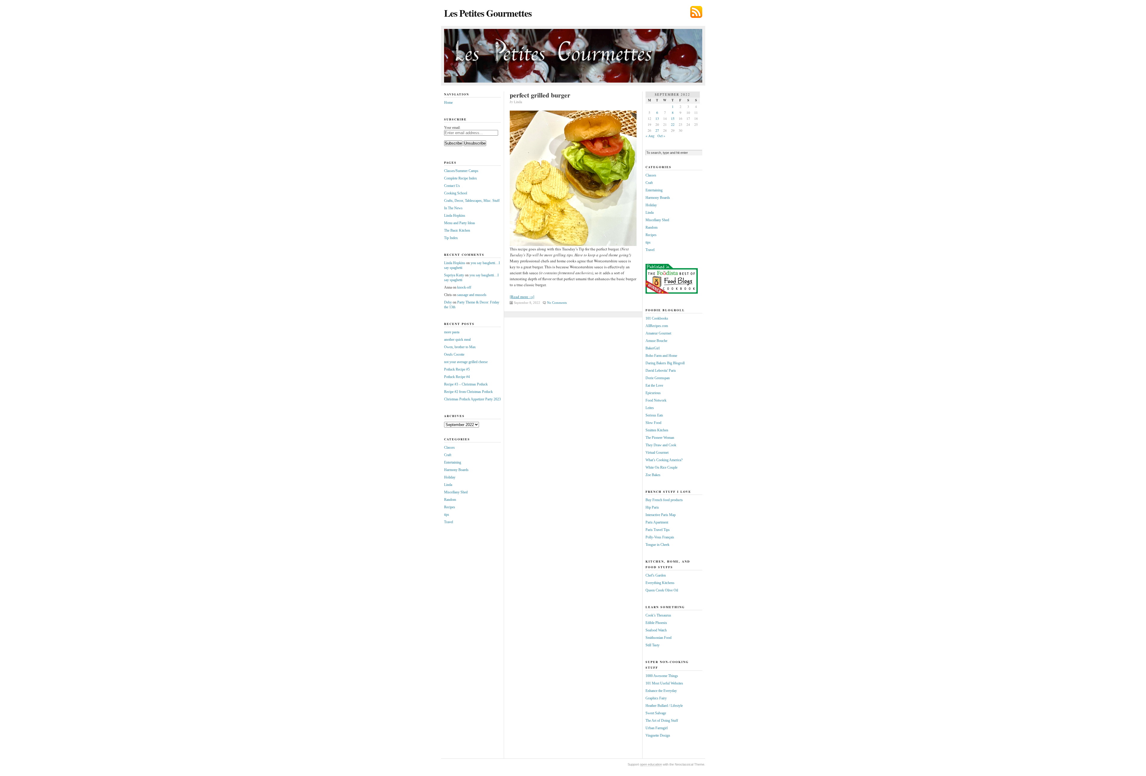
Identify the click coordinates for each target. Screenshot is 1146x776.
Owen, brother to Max (460, 347)
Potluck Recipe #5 (457, 369)
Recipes (449, 507)
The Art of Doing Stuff (662, 720)
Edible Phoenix (656, 623)
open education (651, 764)
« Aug (650, 135)
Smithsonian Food (658, 638)
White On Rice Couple (661, 467)
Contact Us (452, 186)
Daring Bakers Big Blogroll (665, 363)
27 (657, 130)
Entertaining (452, 462)
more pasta (451, 332)
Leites (650, 408)
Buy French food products (664, 500)
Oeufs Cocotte (454, 354)
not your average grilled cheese (466, 362)
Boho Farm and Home (661, 356)
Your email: (452, 128)
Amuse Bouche (656, 341)
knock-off (464, 287)
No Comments (557, 302)
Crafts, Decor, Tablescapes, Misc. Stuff (472, 201)
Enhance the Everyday (661, 691)
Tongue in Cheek (657, 545)
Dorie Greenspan (658, 378)
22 (672, 124)
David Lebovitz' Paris (661, 370)
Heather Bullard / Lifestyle (664, 706)
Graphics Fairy (656, 698)
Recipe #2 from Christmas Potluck (468, 392)
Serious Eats (654, 415)
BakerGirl (653, 348)
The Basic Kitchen (457, 230)
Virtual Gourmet (657, 452)
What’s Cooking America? (664, 460)
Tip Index (451, 238)
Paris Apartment (657, 522)
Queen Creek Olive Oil (662, 590)
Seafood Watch (656, 630)
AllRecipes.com (657, 326)
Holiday (449, 477)
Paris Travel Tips (658, 530)
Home (448, 102)
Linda (448, 485)
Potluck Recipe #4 (457, 377)
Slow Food (653, 423)
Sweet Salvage (656, 713)
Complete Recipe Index (460, 178)
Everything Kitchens (660, 583)
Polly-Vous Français (660, 537)
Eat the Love (654, 385)
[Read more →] (522, 296)
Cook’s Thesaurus (658, 615)
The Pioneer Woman (660, 438)
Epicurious (653, 393)
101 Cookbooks (657, 318)
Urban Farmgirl (657, 728)
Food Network (656, 400)
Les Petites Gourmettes (488, 13)
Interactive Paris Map (661, 515)
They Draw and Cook (661, 445)
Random (450, 500)
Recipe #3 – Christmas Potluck (466, 384)
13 (657, 118)
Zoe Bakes (653, 475)
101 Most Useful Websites (664, 683)
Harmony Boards (456, 470)
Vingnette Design (658, 735)
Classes (449, 447)
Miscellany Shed (456, 492)
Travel (448, 522)
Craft (447, 455)
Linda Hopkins (454, 215)
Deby (448, 302)
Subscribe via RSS (696, 12)
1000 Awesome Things (662, 676)
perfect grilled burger (540, 95)
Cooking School (455, 193)
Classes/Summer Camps (461, 171)
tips (446, 514)
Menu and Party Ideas (459, 223)
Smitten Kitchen (657, 430)
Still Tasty (653, 645)
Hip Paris (652, 507)
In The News (453, 208)
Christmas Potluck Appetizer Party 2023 (472, 399)
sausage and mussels (471, 295)
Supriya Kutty (454, 275)
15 (672, 118)
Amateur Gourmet (658, 333)
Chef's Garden (656, 575)
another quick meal (457, 339)
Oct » (661, 135)
